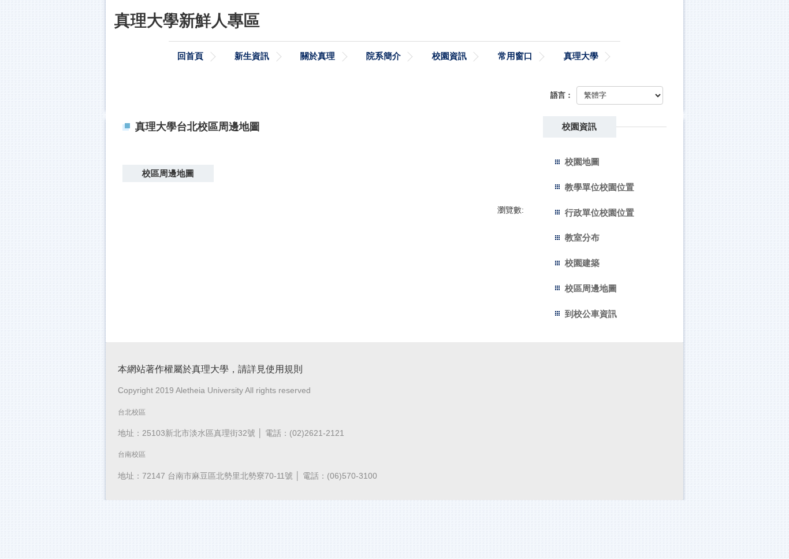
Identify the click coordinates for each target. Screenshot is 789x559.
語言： (561, 95)
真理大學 (581, 56)
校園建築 (582, 263)
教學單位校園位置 (599, 187)
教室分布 (582, 237)
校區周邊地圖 (591, 288)
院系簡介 (383, 56)
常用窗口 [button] (515, 56)
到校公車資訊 (591, 314)
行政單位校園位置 (599, 212)
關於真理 (317, 56)
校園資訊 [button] (449, 56)
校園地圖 (582, 161)
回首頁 (190, 56)
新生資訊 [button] (252, 56)
